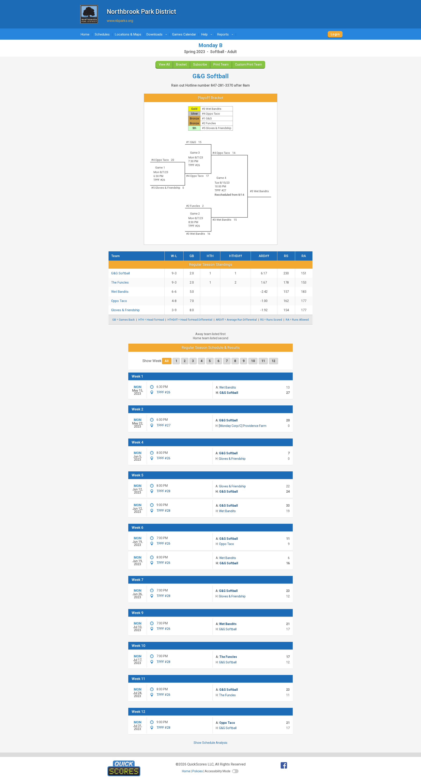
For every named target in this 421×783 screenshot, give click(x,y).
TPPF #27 (220, 190)
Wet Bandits (119, 292)
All (167, 361)
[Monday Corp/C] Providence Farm (242, 426)
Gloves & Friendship (125, 310)
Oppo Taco (119, 301)
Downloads (157, 34)
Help (207, 34)
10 (253, 361)
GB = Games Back (123, 319)
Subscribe (200, 64)
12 (273, 361)
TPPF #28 (163, 491)
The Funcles (120, 282)
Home (85, 34)
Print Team (221, 64)
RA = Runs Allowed (297, 319)
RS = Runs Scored (271, 319)
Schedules (102, 34)
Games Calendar (184, 34)
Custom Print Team (248, 64)
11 (263, 361)
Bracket (181, 64)
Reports (226, 34)
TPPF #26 (194, 165)
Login (335, 34)
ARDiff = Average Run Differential (236, 319)
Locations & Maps (128, 34)
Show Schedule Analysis (210, 742)
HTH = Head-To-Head (151, 319)
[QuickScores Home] (123, 775)
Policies (197, 771)
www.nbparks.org (120, 21)
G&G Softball (120, 273)
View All (164, 64)
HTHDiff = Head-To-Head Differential (190, 319)
